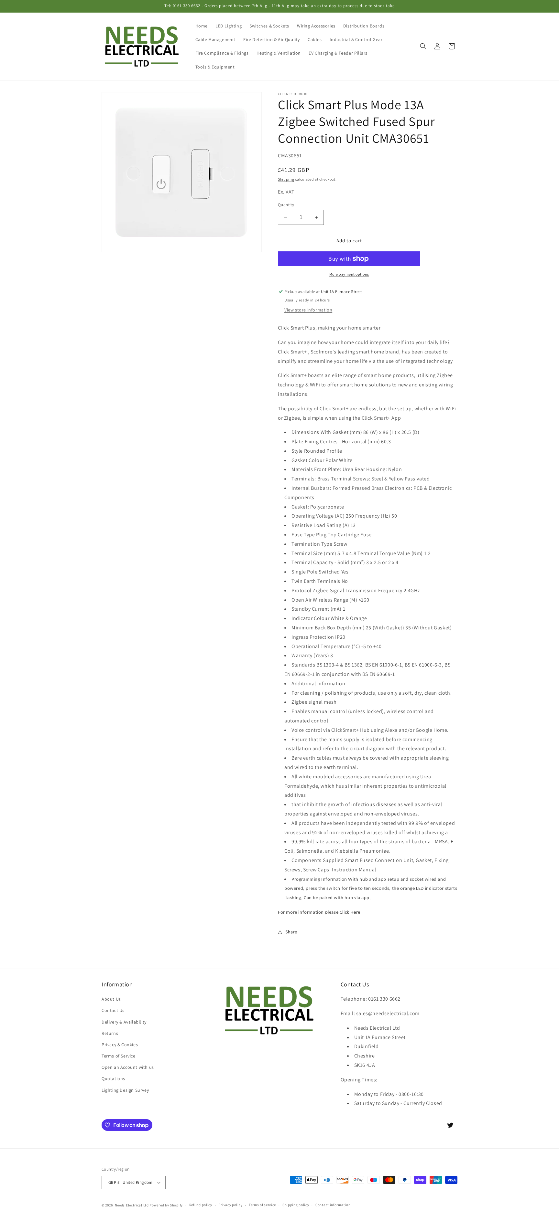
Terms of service (262, 1205)
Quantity (286, 204)
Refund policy (200, 1205)
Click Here (350, 912)
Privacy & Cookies (120, 1044)
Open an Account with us (128, 1067)
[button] (423, 46)
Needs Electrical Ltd (132, 1205)
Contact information (332, 1205)
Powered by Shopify (166, 1205)
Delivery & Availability (124, 1022)
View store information (308, 310)
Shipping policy (295, 1205)
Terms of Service (119, 1056)
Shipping (286, 179)
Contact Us (113, 1010)
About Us (111, 999)
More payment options (349, 274)
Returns (110, 1033)
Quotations (113, 1078)
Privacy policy (230, 1205)
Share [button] (291, 932)
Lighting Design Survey (125, 1090)
